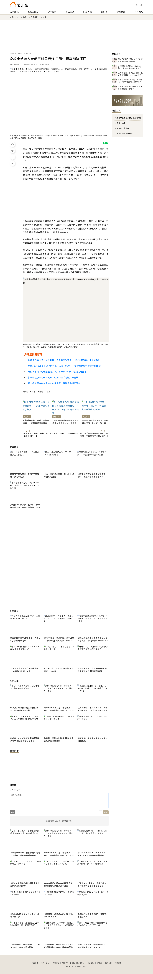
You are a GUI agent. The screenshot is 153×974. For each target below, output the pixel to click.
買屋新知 (138, 11)
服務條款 (65, 963)
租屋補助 (34, 17)
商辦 (41, 391)
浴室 (44, 17)
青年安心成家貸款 (122, 128)
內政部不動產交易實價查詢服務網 (128, 118)
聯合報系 (91, 963)
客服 (47, 963)
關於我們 (108, 963)
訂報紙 (99, 963)
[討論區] (12, 157)
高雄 (33, 391)
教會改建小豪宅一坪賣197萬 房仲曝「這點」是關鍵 (53, 377)
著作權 (72, 963)
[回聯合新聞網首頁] (13, 4)
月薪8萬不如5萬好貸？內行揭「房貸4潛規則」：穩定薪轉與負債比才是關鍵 (64, 365)
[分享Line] (12, 150)
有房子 (104, 11)
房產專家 (87, 11)
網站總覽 (118, 963)
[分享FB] (12, 144)
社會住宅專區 (120, 123)
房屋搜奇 (52, 11)
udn (11, 53)
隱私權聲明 (80, 963)
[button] (141, 5)
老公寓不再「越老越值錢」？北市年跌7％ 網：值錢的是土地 (57, 371)
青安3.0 (14, 17)
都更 (26, 391)
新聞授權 (56, 963)
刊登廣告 (35, 963)
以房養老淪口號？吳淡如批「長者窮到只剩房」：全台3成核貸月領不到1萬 (63, 359)
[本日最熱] (142, 54)
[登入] (137, 5)
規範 (12, 812)
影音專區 (121, 11)
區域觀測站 (33, 11)
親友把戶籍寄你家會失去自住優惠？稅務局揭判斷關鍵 (54, 383)
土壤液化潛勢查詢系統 (124, 133)
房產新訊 (14, 11)
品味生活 (69, 11)
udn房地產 (18, 53)
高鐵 (48, 391)
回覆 (105, 812)
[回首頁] (19, 4)
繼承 (24, 17)
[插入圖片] (100, 812)
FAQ (42, 963)
